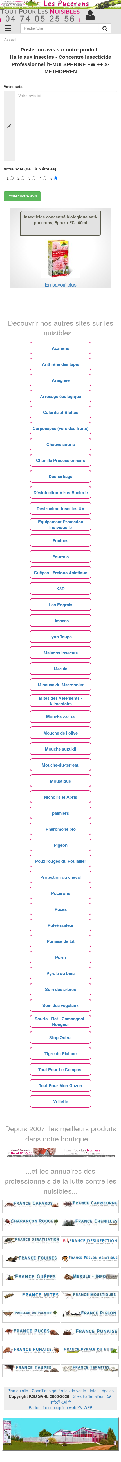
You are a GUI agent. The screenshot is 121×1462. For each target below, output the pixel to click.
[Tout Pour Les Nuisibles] (60, 1152)
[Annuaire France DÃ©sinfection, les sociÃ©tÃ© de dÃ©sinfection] (90, 1242)
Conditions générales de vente (59, 1390)
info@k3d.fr (60, 1402)
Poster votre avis (22, 196)
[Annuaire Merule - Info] (90, 1279)
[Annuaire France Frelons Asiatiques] (90, 1261)
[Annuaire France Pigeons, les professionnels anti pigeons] (90, 1316)
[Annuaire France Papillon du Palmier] (31, 1316)
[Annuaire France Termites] (90, 1370)
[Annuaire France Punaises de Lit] (90, 1334)
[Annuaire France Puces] (31, 1334)
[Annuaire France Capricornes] (90, 1206)
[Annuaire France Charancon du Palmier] (31, 1224)
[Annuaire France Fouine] (31, 1261)
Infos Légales (102, 1390)
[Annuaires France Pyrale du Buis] (90, 1352)
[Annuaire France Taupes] (31, 1370)
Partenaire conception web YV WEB (60, 1407)
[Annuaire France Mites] (31, 1297)
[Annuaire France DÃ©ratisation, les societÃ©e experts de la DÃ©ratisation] (31, 1242)
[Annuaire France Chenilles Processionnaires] (90, 1224)
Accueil (10, 40)
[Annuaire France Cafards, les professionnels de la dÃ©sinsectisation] (31, 1206)
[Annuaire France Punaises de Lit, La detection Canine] (31, 1352)
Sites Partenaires (88, 1396)
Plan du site (17, 1390)
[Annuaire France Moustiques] (90, 1297)
